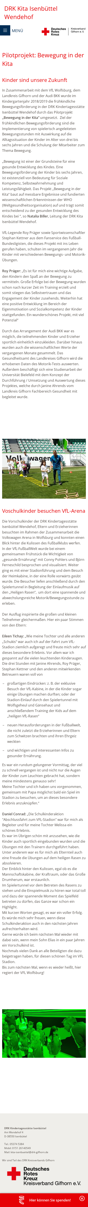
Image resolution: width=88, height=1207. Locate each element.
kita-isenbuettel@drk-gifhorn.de (29, 1152)
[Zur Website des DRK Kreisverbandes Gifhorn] (44, 1176)
